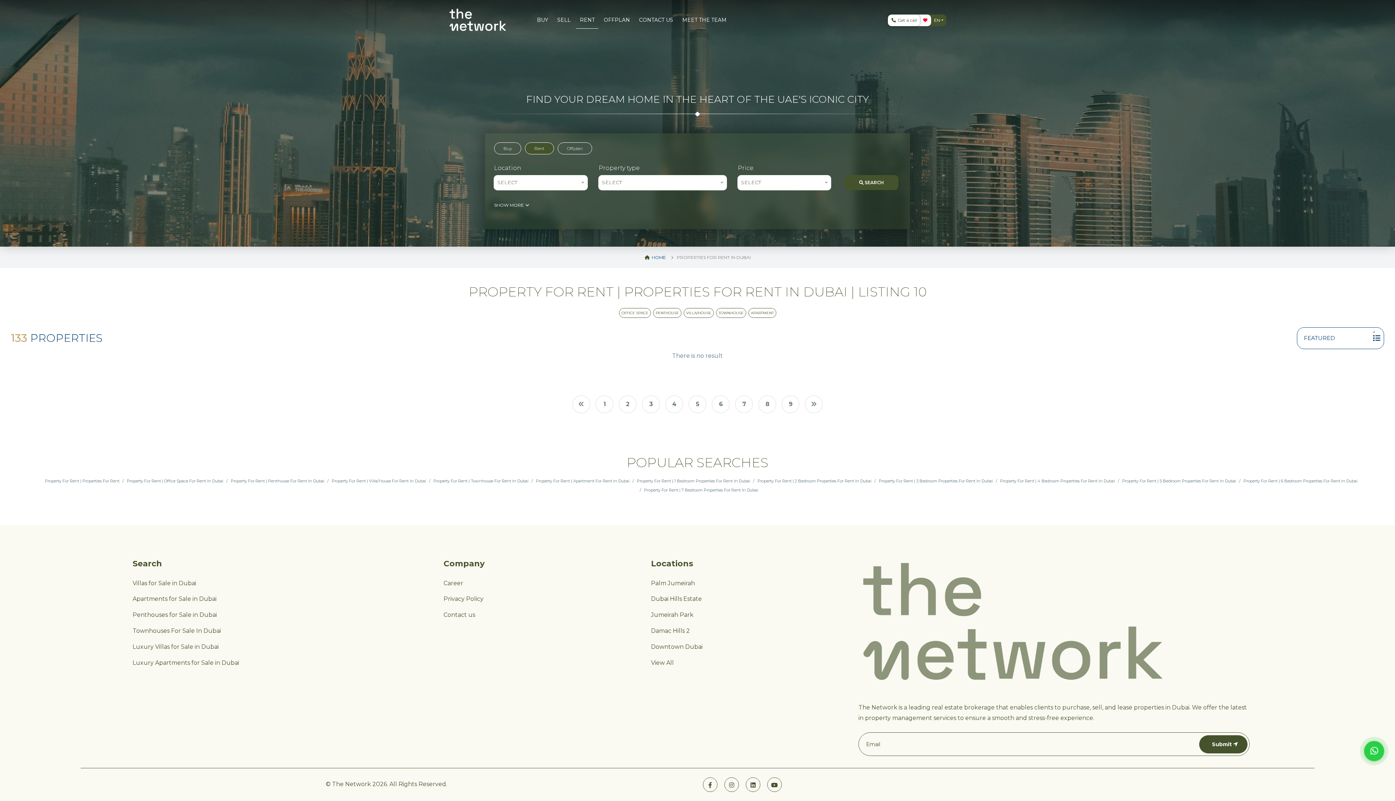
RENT (587, 20)
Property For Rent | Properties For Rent (82, 481)
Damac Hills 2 (670, 630)
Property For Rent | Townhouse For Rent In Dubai (481, 481)
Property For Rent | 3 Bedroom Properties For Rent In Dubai (936, 481)
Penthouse (667, 313)
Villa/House (698, 313)
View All (662, 662)
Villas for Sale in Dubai (164, 583)
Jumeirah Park (672, 614)
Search (874, 182)
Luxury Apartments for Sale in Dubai (186, 662)
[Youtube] (774, 784)
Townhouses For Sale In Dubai (177, 630)
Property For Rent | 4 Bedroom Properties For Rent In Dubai (1057, 481)
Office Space (635, 313)
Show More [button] (509, 205)
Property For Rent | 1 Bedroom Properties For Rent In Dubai (693, 481)
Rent (539, 148)
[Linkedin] (753, 784)
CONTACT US (656, 20)
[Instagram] (731, 784)
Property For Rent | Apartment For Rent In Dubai (583, 481)
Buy (508, 148)
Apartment (762, 313)
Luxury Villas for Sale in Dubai (176, 646)
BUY (542, 20)
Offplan (575, 148)
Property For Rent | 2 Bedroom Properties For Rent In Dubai (814, 481)
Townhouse (731, 313)
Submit (1221, 744)
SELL (564, 20)
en (937, 20)
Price (745, 168)
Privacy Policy (464, 598)
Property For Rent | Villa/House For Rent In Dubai (379, 481)
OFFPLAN (617, 20)
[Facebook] (710, 784)
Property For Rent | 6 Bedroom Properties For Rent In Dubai (1301, 481)
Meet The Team (704, 20)
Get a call (907, 20)
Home (658, 257)
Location (507, 168)
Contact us (459, 614)
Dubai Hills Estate (676, 598)
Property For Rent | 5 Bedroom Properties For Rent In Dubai (1179, 481)
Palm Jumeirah (673, 583)
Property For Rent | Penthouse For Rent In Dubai (277, 481)
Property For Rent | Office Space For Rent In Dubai (175, 481)
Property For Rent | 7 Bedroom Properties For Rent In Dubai (701, 490)
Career (453, 583)
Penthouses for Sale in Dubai (175, 614)
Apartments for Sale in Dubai (175, 598)
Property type (619, 168)
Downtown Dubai (677, 646)
